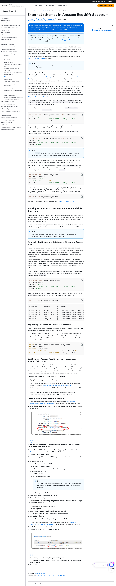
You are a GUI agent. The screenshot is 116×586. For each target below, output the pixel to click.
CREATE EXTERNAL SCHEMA (36, 58)
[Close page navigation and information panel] (113, 25)
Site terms (42, 583)
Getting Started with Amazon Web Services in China (47, 30)
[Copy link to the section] (26, 208)
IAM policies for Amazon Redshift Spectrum (41, 97)
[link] (58, 11)
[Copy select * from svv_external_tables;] (82, 300)
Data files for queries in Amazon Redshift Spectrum (54, 576)
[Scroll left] (34, 5)
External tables (40, 573)
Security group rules (36, 452)
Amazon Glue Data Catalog (42, 77)
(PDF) (65, 30)
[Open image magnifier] (31, 441)
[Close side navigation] (23, 11)
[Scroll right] (68, 5)
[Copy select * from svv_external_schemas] (82, 196)
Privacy (37, 583)
